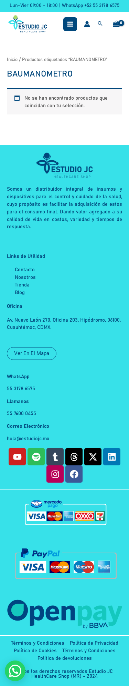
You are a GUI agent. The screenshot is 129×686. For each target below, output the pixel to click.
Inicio (12, 59)
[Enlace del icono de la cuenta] (87, 24)
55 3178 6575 (21, 388)
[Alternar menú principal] (70, 24)
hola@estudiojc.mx (28, 438)
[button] (100, 24)
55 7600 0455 (21, 413)
